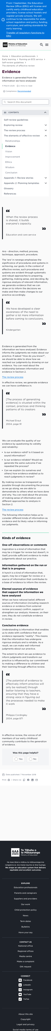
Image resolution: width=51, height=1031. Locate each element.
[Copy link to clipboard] (24, 780)
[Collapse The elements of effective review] (47, 135)
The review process (14, 130)
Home (5, 56)
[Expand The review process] (47, 130)
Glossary (8, 188)
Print (4, 780)
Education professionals (23, 56)
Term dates (25, 921)
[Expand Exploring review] (47, 125)
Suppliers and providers (25, 899)
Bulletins (25, 927)
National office (25, 946)
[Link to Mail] (36, 780)
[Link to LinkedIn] (32, 780)
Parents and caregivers (25, 893)
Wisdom (9, 167)
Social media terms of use (25, 1029)
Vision (8, 151)
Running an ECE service (31, 59)
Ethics (8, 162)
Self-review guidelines (13, 62)
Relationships (12, 141)
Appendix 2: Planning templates (21, 183)
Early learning (9, 59)
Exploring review (13, 125)
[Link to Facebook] (28, 780)
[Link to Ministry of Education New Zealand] (25, 852)
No (34, 759)
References (10, 193)
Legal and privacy (26, 1024)
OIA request (25, 967)
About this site (25, 1014)
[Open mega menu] (47, 45)
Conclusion (11, 172)
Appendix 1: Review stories (18, 178)
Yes (20, 759)
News (25, 916)
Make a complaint (25, 961)
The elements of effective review (18, 66)
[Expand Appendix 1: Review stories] (47, 178)
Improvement (12, 157)
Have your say (26, 932)
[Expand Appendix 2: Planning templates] (47, 183)
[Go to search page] (41, 45)
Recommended (24, 91)
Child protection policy (26, 910)
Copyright (25, 1019)
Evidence (10, 146)
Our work (25, 904)
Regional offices (25, 951)
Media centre (25, 956)
